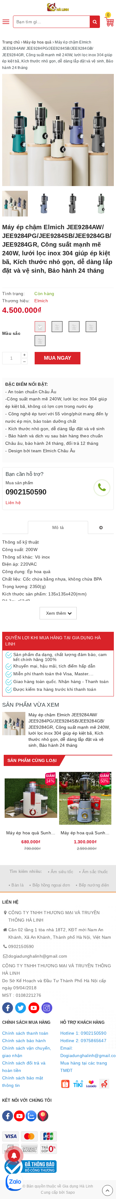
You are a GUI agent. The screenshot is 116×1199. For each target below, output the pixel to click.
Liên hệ (13, 502)
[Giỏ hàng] (107, 21)
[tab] (58, 527)
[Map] (42, 1115)
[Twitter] (20, 1007)
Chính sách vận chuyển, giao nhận (26, 1052)
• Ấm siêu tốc (60, 871)
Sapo (70, 1192)
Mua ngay (57, 358)
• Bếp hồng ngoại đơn (49, 885)
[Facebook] (7, 1007)
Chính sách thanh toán (25, 1033)
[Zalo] (31, 1115)
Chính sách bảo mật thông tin (22, 1081)
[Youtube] (33, 1007)
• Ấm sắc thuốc (93, 871)
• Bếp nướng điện (92, 885)
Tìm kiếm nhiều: (26, 871)
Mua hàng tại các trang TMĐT (83, 1066)
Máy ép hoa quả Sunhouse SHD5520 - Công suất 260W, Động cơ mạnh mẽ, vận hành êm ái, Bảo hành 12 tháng (31, 832)
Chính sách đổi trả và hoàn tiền (23, 1066)
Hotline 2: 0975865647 (83, 1040)
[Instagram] (46, 1007)
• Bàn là (16, 885)
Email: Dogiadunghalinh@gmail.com (87, 1052)
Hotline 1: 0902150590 (83, 1033)
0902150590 (26, 492)
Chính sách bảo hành (24, 1040)
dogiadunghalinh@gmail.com (37, 956)
